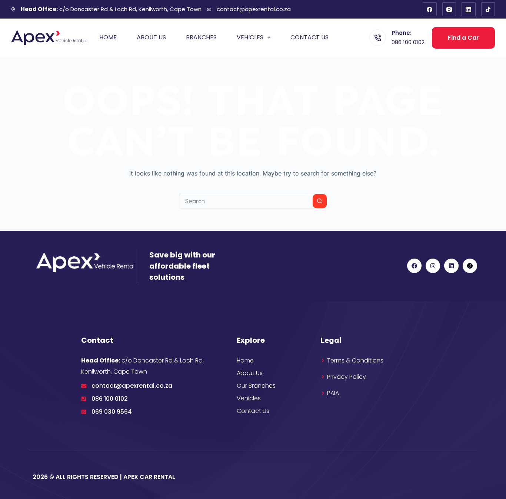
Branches (201, 37)
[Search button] (320, 201)
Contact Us (309, 37)
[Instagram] (449, 9)
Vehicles (250, 37)
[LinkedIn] (469, 9)
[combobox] (246, 201)
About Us (151, 37)
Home (108, 37)
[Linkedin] (451, 266)
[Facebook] (430, 9)
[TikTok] (488, 9)
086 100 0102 (408, 42)
